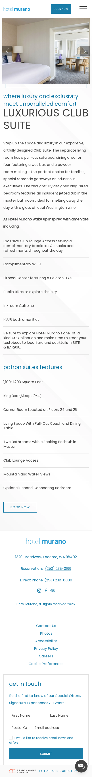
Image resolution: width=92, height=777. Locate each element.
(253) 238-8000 (58, 580)
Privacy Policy (46, 648)
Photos (46, 633)
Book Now (61, 9)
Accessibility (46, 641)
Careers (46, 656)
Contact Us (46, 625)
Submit (46, 754)
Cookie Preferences (46, 663)
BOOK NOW (20, 507)
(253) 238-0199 (58, 568)
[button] (83, 9)
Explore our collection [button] (59, 771)
